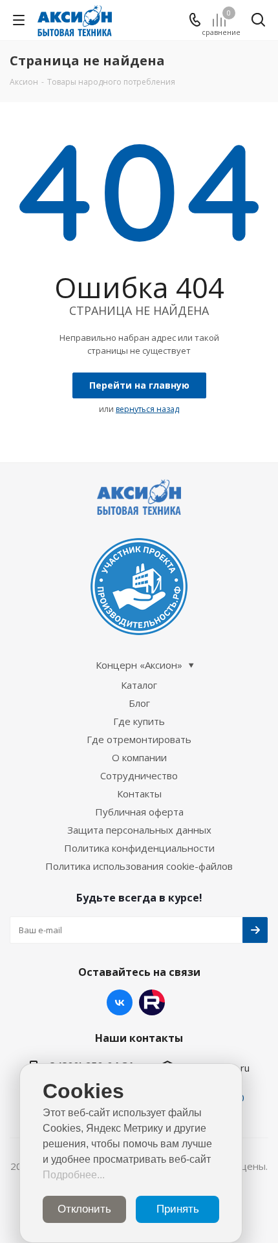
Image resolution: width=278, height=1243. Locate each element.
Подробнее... (74, 1174)
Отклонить (84, 1209)
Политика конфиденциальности (139, 847)
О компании (139, 757)
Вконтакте (120, 1002)
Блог (139, 703)
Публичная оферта (139, 811)
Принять (177, 1209)
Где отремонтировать (139, 739)
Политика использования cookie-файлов (139, 865)
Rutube (152, 1002)
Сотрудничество (139, 775)
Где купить (139, 721)
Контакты (139, 793)
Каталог (139, 684)
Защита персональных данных (139, 829)
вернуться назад (147, 409)
